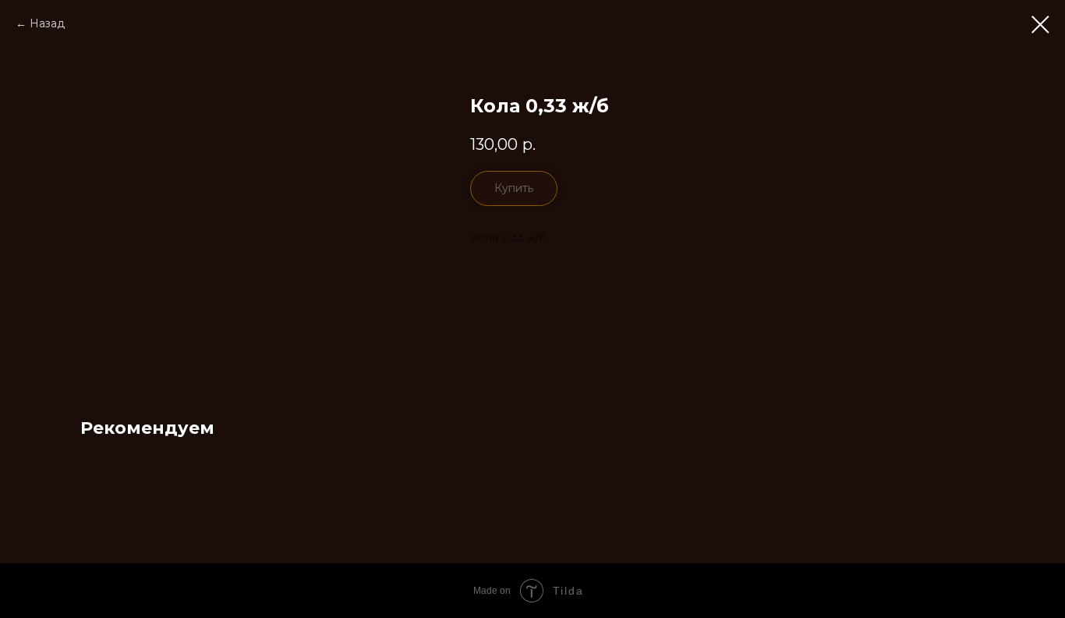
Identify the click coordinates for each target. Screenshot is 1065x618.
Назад (47, 23)
